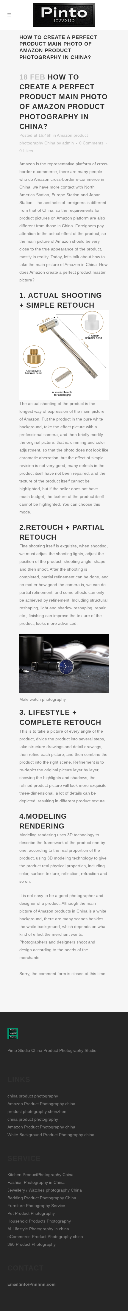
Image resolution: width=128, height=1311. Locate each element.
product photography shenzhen (36, 1111)
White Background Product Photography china (50, 1134)
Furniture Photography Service (36, 1205)
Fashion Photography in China (36, 1182)
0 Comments (91, 143)
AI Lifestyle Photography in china (38, 1228)
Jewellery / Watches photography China (44, 1190)
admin (68, 143)
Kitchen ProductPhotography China (40, 1174)
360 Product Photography (31, 1244)
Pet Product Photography (31, 1213)
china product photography (32, 1096)
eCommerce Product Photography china (45, 1236)
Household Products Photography (39, 1221)
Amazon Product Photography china (41, 1103)
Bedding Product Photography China (41, 1197)
